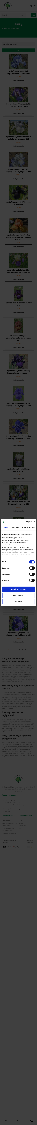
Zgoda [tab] (6, 527)
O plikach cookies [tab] (28, 527)
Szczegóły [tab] (15, 527)
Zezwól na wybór (18, 595)
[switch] (32, 568)
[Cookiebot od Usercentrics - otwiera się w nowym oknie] (26, 522)
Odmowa (18, 601)
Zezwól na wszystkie (18, 589)
